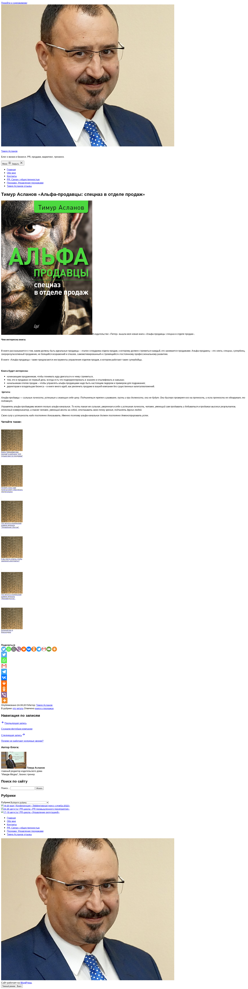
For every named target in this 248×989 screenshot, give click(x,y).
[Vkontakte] (28, 649)
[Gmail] (43, 649)
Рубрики (5, 802)
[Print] (23, 649)
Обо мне (11, 172)
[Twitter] (3, 649)
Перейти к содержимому (14, 2)
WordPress (26, 982)
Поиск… (5, 788)
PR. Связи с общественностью (23, 179)
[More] (54, 649)
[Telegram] (38, 649)
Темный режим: (9, 986)
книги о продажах (44, 708)
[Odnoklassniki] (33, 649)
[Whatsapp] (8, 649)
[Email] (48, 649)
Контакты (12, 176)
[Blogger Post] (13, 649)
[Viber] (18, 649)
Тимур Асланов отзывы (19, 186)
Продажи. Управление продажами (25, 182)
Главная (11, 169)
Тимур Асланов (9, 151)
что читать (17, 708)
